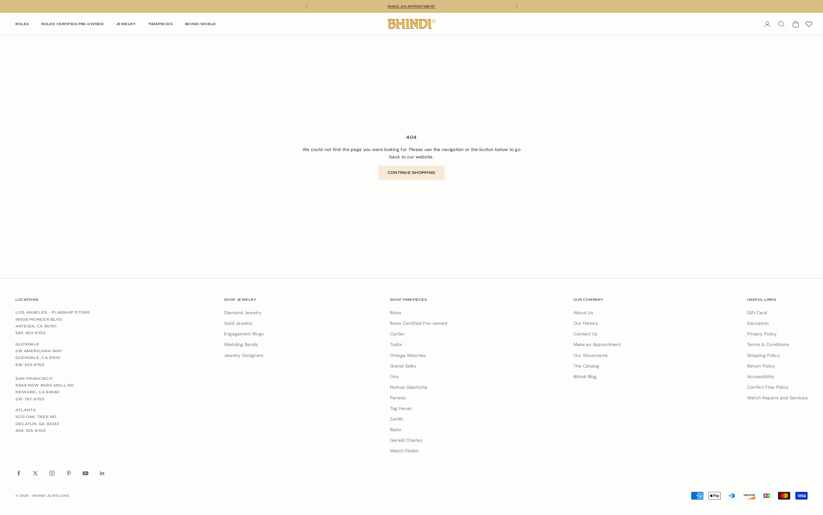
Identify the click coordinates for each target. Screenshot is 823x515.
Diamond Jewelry (242, 312)
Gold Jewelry (238, 323)
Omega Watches (408, 355)
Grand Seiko (403, 366)
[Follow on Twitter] (35, 473)
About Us (583, 312)
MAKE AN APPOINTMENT (411, 6)
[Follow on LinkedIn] (102, 473)
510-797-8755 (30, 399)
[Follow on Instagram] (52, 473)
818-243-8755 (30, 364)
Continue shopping (411, 172)
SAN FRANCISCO (33, 378)
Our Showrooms (591, 355)
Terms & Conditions (768, 344)
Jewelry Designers (244, 355)
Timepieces (160, 24)
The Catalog (587, 366)
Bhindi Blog (585, 376)
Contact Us (586, 334)
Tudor (396, 344)
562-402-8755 (30, 332)
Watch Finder (404, 451)
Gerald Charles (406, 440)
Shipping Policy (763, 355)
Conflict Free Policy (768, 387)
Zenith (396, 419)
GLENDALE (27, 344)
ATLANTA (25, 410)
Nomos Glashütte (408, 387)
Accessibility (760, 376)
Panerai (398, 398)
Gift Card (757, 312)
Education (758, 323)
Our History (586, 323)
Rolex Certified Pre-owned (418, 323)
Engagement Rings (244, 334)
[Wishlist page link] (809, 24)
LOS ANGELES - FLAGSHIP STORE (52, 312)
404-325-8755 (30, 430)
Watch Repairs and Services (777, 398)
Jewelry (126, 24)
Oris (394, 376)
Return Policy (761, 366)
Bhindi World (200, 24)
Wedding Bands (241, 344)
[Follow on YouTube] (85, 473)
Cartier (397, 334)
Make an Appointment (597, 344)
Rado (395, 429)
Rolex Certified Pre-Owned (72, 24)
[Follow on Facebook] (18, 473)
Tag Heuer (401, 408)
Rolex (22, 24)
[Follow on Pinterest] (69, 473)
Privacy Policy (762, 334)
